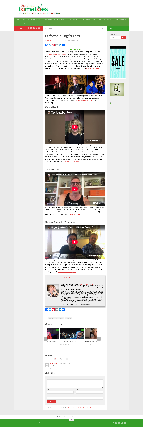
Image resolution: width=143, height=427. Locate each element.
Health (75, 19)
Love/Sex (101, 19)
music (57, 318)
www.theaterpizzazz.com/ (86, 284)
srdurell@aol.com (92, 68)
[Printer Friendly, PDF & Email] (75, 49)
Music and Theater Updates (68, 341)
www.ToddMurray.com (78, 214)
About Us (24, 19)
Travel (68, 19)
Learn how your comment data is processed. (79, 407)
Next (108, 19)
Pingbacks (63, 359)
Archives (74, 417)
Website (49, 395)
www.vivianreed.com (71, 161)
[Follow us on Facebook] (31, 28)
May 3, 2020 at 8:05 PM (65, 363)
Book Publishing (28, 23)
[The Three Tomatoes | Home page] (38, 8)
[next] (99, 339)
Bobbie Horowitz (54, 363)
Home (18, 19)
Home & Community (119, 19)
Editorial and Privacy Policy (87, 417)
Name (48, 389)
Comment (49, 378)
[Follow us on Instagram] (28, 28)
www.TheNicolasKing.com (67, 272)
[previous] (46, 339)
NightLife (62, 318)
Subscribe (19, 23)
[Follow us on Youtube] (39, 28)
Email (78, 389)
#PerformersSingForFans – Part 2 (95, 341)
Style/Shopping (58, 19)
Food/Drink (48, 19)
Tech (93, 19)
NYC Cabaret (49, 28)
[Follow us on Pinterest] (34, 28)
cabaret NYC (51, 318)
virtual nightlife (68, 318)
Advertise (58, 417)
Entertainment (85, 19)
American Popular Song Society (56, 54)
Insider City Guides (36, 19)
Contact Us (50, 417)
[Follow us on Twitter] (36, 28)
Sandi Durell (50, 40)
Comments (52, 359)
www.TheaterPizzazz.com (85, 100)
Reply (51, 368)
